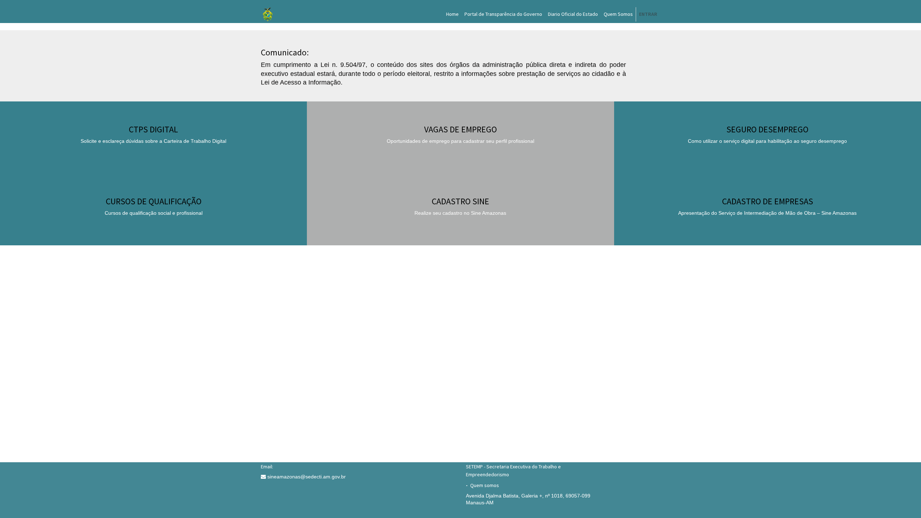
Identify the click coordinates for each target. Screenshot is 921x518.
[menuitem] (452, 14)
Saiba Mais (153, 150)
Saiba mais (460, 150)
